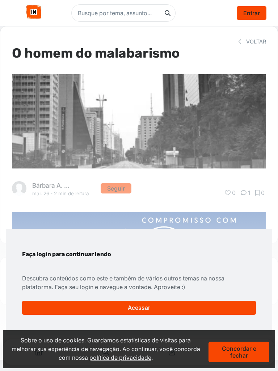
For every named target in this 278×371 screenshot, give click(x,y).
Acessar (139, 307)
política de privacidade (120, 357)
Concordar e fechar (239, 352)
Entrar (251, 13)
